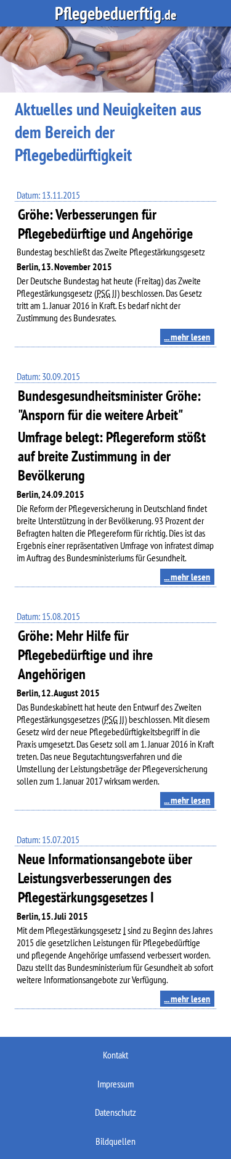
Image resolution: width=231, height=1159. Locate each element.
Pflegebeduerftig (115, 13)
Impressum (115, 1084)
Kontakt (115, 1055)
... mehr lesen (187, 337)
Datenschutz (115, 1112)
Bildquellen (115, 1141)
